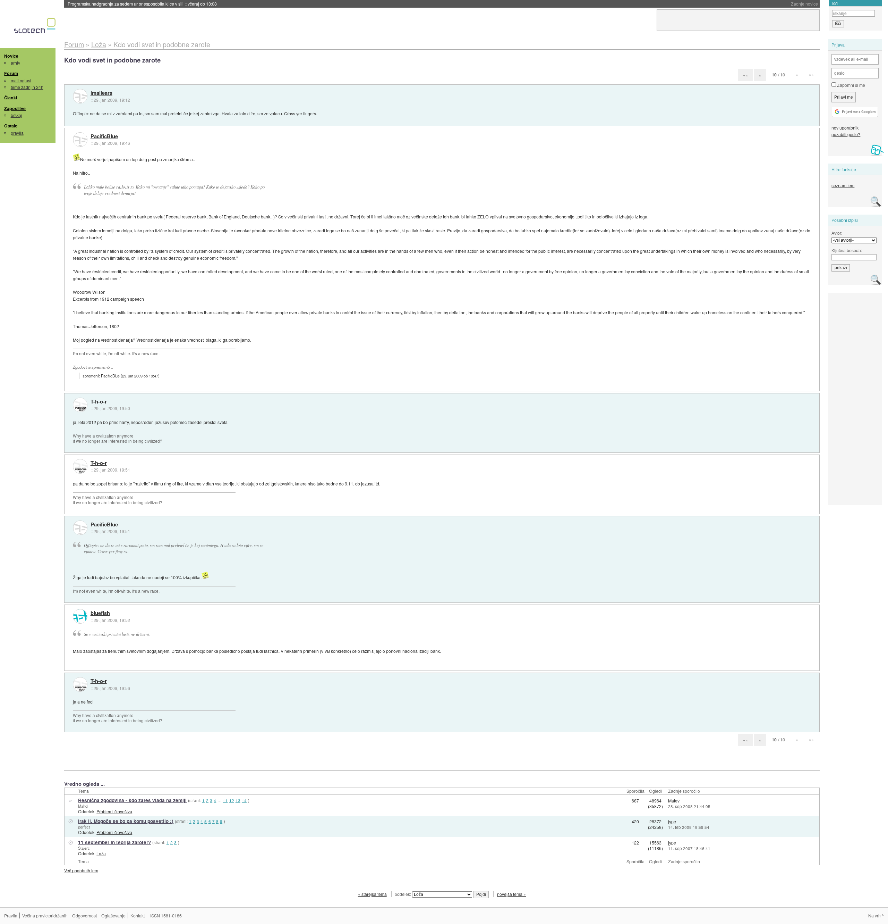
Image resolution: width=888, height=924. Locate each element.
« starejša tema (372, 894)
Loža (101, 853)
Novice (11, 56)
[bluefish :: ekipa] (80, 616)
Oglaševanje (113, 915)
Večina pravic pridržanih (45, 915)
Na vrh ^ (876, 915)
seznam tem (842, 185)
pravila (17, 133)
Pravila (10, 915)
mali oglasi (21, 80)
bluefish (100, 613)
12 (231, 800)
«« (745, 75)
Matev (674, 801)
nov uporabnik (845, 128)
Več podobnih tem (81, 870)
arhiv (15, 63)
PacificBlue (104, 136)
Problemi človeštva (114, 811)
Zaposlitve (15, 108)
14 (244, 800)
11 (225, 800)
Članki (10, 97)
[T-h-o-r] (80, 405)
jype (672, 821)
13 (238, 800)
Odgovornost (84, 915)
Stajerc (84, 848)
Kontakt (137, 915)
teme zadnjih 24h (27, 87)
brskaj (16, 115)
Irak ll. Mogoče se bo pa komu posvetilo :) (125, 821)
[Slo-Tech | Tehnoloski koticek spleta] (35, 27)
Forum (11, 73)
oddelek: (403, 894)
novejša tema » (511, 894)
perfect (84, 827)
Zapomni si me (850, 85)
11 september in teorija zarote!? (114, 842)
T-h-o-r (99, 401)
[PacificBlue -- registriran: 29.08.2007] (80, 139)
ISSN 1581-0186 (166, 915)
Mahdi (83, 806)
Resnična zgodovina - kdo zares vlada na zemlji (132, 800)
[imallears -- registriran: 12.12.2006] (80, 96)
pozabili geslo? (845, 134)
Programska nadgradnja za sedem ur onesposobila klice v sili (142, 4)
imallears (101, 93)
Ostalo (11, 126)
